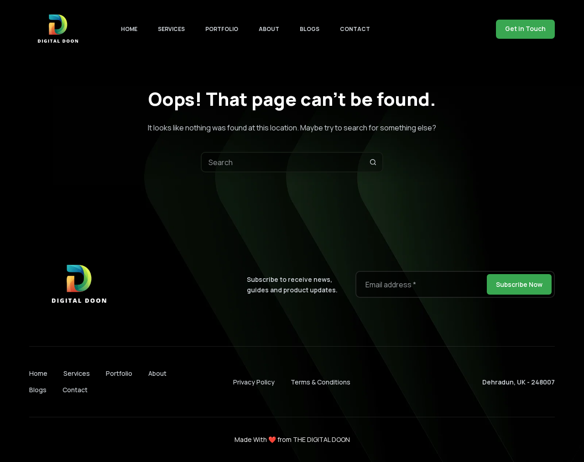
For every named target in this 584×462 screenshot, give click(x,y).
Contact (355, 29)
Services (171, 29)
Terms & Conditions (320, 382)
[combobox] (283, 162)
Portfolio (221, 29)
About (269, 29)
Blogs (309, 29)
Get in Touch (525, 28)
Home (129, 29)
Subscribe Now (519, 284)
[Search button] (373, 162)
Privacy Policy (254, 382)
